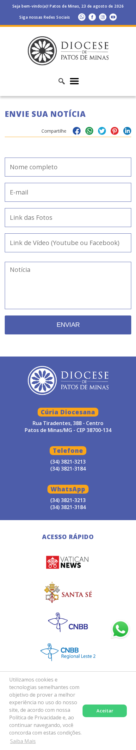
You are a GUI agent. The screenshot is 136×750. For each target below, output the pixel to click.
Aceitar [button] (104, 711)
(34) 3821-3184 (68, 507)
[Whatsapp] (81, 17)
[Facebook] (92, 17)
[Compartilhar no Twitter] (102, 132)
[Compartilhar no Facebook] (77, 132)
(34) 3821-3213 (68, 500)
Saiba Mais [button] (23, 741)
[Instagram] (102, 17)
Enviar (68, 324)
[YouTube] (113, 17)
